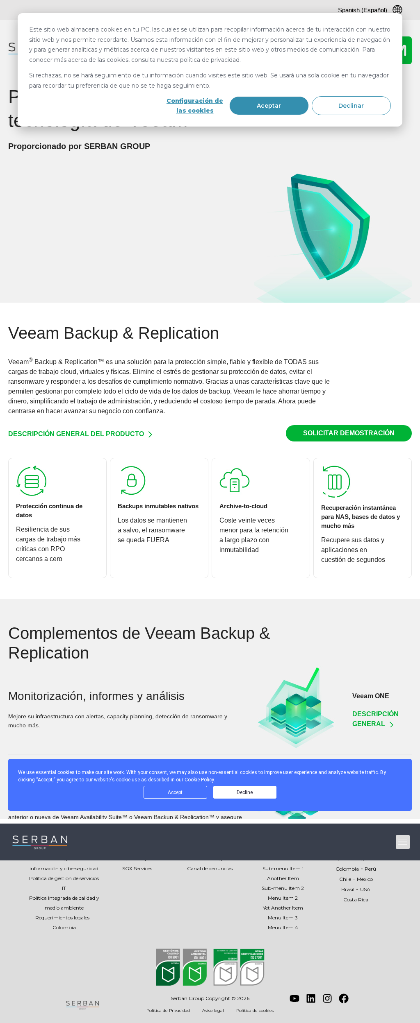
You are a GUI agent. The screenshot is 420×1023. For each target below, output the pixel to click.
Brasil (347, 889)
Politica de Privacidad (168, 1010)
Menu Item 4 (283, 927)
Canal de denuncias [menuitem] (210, 868)
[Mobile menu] (403, 842)
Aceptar (269, 105)
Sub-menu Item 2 (283, 888)
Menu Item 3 (283, 917)
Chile (345, 879)
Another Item (283, 878)
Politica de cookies (255, 1010)
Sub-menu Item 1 (283, 868)
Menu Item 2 (283, 898)
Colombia (347, 869)
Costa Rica (355, 899)
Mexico (365, 879)
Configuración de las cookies (195, 106)
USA (365, 889)
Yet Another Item (283, 908)
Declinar (351, 105)
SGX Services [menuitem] (137, 868)
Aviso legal (213, 1010)
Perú (370, 869)
